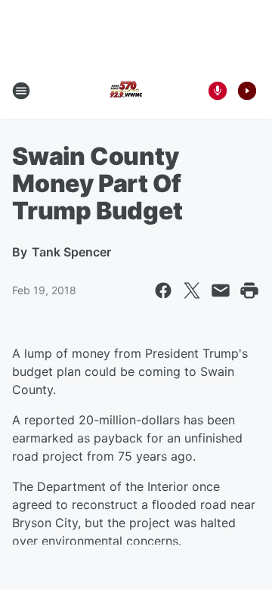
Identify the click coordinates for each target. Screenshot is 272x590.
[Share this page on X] (191, 290)
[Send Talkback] (218, 91)
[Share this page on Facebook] (163, 290)
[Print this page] (249, 290)
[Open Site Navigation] (21, 91)
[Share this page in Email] (220, 290)
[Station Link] (125, 91)
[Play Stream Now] (247, 91)
